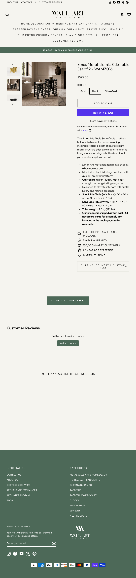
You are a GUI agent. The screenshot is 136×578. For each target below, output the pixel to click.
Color (82, 85)
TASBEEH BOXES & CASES (31, 29)
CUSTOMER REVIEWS (50, 2)
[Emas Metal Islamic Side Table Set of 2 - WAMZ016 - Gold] (16, 430)
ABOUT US (12, 2)
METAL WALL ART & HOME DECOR (88, 474)
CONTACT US (28, 2)
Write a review (68, 343)
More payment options (103, 120)
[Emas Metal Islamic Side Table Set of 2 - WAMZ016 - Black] (20, 430)
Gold (83, 91)
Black (95, 91)
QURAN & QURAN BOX (68, 29)
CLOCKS (74, 500)
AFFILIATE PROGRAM (18, 495)
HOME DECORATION (36, 23)
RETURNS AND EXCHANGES (22, 490)
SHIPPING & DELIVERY (18, 484)
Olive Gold (111, 91)
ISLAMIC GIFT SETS (79, 35)
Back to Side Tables (70, 300)
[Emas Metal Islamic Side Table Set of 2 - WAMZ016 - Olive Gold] (25, 430)
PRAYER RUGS (97, 29)
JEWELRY (116, 29)
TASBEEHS (107, 23)
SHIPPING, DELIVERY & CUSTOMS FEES (103, 266)
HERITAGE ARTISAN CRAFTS (76, 23)
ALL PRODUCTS (107, 35)
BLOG (10, 500)
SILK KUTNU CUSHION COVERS (40, 35)
